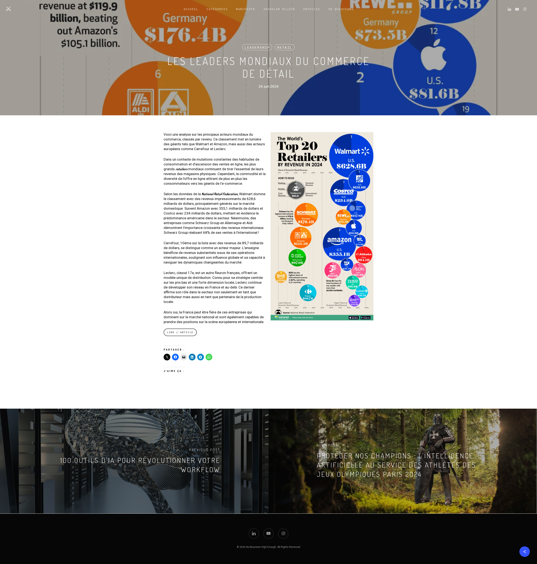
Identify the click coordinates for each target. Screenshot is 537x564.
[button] (180, 332)
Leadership (257, 47)
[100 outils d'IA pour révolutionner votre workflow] (134, 461)
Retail (284, 47)
